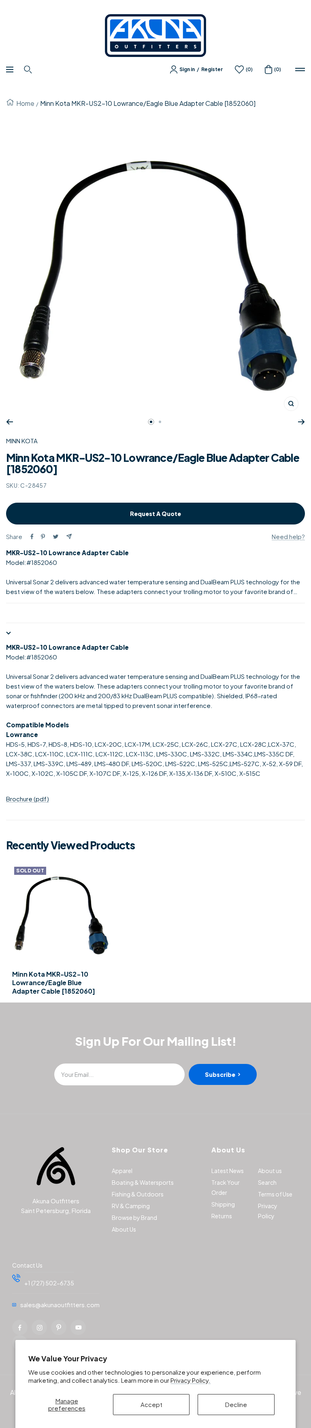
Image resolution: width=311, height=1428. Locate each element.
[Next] (301, 422)
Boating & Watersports (143, 1182)
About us (270, 1170)
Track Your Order (225, 1187)
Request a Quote (155, 513)
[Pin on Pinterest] (43, 536)
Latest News (227, 1170)
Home (25, 103)
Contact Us (27, 1265)
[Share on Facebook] (32, 536)
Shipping (223, 1204)
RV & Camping (131, 1205)
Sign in (187, 69)
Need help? (288, 536)
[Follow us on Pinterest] (58, 1327)
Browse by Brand (134, 1217)
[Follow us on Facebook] (20, 1327)
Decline (236, 1404)
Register (212, 69)
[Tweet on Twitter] (55, 536)
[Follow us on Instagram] (39, 1327)
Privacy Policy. (190, 1380)
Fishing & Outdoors (138, 1194)
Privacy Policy (267, 1210)
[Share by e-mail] (69, 536)
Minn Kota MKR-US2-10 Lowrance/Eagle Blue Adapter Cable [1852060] (53, 982)
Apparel (122, 1170)
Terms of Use (275, 1194)
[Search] (28, 69)
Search (267, 1182)
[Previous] (9, 422)
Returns (221, 1215)
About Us (124, 1229)
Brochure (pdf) (27, 798)
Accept (151, 1404)
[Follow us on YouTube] (78, 1327)
